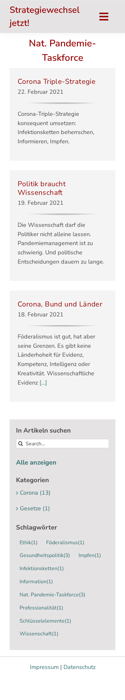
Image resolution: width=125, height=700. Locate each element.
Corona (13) (35, 493)
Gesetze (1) (35, 508)
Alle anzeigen (36, 462)
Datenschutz (79, 667)
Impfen (90, 555)
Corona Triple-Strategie (57, 81)
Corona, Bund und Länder (60, 304)
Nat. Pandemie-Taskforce (52, 594)
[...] (42, 382)
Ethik (29, 542)
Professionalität (41, 607)
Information (36, 581)
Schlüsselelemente (45, 620)
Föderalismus (65, 542)
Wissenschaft (39, 633)
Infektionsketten (42, 568)
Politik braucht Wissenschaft (42, 188)
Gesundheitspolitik (45, 555)
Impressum (44, 667)
